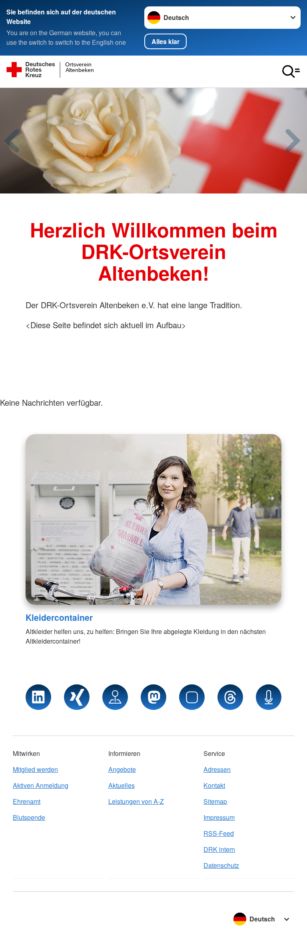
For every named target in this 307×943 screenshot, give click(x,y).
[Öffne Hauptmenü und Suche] (291, 71)
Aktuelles (121, 785)
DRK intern (219, 849)
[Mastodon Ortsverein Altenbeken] (153, 697)
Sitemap (215, 801)
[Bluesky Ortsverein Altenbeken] (192, 697)
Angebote (122, 769)
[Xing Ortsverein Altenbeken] (77, 697)
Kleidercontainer (59, 617)
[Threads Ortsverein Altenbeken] (230, 697)
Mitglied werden (35, 769)
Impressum (219, 817)
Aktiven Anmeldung (40, 785)
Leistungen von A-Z (136, 801)
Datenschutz (221, 865)
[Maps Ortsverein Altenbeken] (115, 697)
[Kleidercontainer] (153, 519)
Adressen (217, 769)
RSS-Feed (218, 833)
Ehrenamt (26, 801)
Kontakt (214, 785)
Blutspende (29, 817)
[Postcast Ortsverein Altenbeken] (268, 697)
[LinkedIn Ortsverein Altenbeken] (38, 697)
